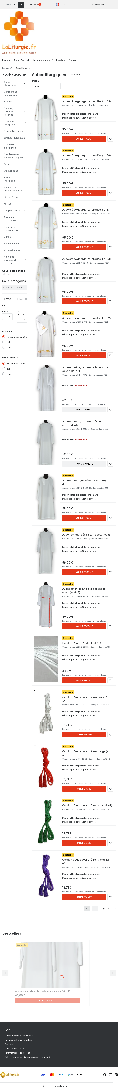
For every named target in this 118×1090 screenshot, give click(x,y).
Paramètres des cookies (16, 1052)
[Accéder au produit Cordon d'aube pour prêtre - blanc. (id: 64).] (45, 713)
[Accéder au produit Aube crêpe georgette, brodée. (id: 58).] (46, 280)
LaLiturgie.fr (7, 68)
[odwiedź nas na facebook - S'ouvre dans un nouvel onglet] (104, 1074)
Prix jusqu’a (20, 313)
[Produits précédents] (95, 908)
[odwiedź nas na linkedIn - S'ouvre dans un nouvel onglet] (116, 1074)
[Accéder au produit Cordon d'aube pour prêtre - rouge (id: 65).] (45, 767)
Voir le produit (84, 138)
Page (102, 908)
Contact (9, 1044)
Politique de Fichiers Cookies (18, 1040)
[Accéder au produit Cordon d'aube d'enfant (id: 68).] (46, 659)
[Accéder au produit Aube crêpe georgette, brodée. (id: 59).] (46, 334)
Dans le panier (84, 734)
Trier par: (36, 80)
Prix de (5, 311)
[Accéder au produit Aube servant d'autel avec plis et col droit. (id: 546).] (46, 605)
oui (8, 342)
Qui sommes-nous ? (14, 1048)
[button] (21, 5)
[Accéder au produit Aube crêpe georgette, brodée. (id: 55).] (46, 117)
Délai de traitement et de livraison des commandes (28, 1057)
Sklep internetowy (55, 1086)
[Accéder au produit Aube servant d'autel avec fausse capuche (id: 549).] (51, 965)
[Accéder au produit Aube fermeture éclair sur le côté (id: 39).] (46, 551)
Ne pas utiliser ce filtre (17, 337)
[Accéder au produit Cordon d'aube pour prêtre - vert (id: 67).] (45, 822)
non (9, 347)
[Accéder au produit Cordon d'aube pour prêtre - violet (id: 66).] (45, 876)
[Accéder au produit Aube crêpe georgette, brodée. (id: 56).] (46, 172)
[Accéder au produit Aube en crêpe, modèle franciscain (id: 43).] (46, 497)
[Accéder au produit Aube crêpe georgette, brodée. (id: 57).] (46, 226)
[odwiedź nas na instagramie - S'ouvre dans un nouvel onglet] (110, 1074)
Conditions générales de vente (19, 1035)
